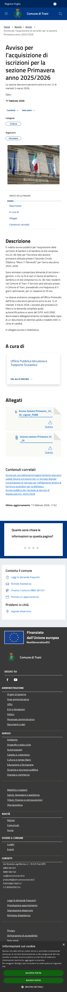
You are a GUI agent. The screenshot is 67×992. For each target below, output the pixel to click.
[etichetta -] (38, 548)
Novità (18, 27)
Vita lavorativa (15, 805)
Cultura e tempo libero (19, 760)
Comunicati (13, 825)
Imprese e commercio (18, 775)
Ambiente (12, 740)
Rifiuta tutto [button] (33, 980)
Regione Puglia (12, 4)
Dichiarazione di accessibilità (22, 935)
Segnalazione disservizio (20, 910)
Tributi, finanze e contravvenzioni (25, 800)
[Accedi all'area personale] (55, 4)
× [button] (63, 945)
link (3, 966)
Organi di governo (16, 694)
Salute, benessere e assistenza (23, 795)
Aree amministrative (18, 699)
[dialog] (33, 966)
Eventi (10, 849)
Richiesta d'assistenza (18, 915)
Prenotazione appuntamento (22, 905)
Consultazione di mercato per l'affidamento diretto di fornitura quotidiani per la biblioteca (33, 484)
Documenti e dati (16, 724)
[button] (33, 986)
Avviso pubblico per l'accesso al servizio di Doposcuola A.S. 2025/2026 (28, 492)
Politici (10, 714)
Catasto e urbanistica (18, 755)
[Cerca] (60, 14)
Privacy (11, 930)
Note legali (13, 940)
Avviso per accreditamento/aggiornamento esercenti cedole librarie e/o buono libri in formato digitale (33, 477)
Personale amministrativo (20, 719)
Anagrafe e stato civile (19, 745)
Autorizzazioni (14, 750)
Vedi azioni (27, 110)
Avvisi (28, 27)
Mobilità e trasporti (17, 790)
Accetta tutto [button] (33, 973)
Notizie (11, 820)
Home (7, 27)
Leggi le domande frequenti (21, 900)
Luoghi (10, 844)
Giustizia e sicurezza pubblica (22, 770)
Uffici (10, 704)
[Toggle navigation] (6, 13)
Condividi (11, 110)
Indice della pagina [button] (19, 195)
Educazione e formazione (20, 765)
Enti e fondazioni (16, 709)
